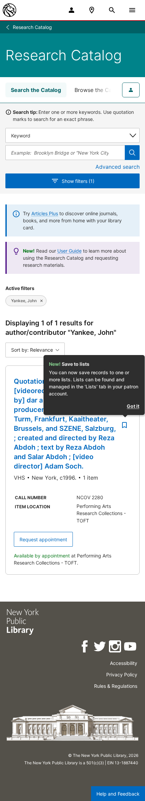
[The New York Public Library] (9, 10)
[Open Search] (112, 10)
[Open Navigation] (132, 10)
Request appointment (43, 539)
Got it (133, 406)
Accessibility (123, 663)
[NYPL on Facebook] (85, 647)
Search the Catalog (36, 90)
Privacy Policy (121, 674)
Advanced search (117, 166)
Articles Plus (44, 213)
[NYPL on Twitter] (100, 647)
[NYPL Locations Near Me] (92, 10)
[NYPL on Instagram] (115, 647)
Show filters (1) (78, 181)
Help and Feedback (118, 794)
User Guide (69, 251)
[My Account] (71, 10)
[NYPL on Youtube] (130, 647)
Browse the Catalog (100, 90)
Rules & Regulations (115, 686)
